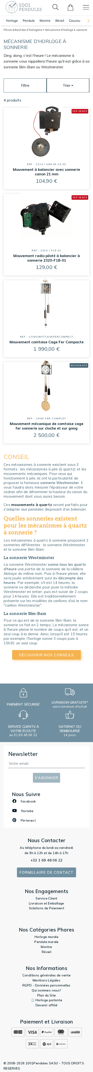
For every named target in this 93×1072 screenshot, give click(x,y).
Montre (45, 20)
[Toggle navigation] (86, 7)
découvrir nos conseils (46, 655)
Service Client (46, 898)
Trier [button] (66, 85)
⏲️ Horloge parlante (46, 1000)
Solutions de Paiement (46, 908)
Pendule (29, 20)
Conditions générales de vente (46, 975)
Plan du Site (46, 995)
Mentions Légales (46, 980)
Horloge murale (47, 937)
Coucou (74, 20)
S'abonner (46, 778)
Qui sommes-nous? (46, 990)
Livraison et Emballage (46, 903)
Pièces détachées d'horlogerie (23, 30)
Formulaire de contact (46, 872)
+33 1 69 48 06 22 (47, 860)
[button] (86, 21)
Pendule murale (46, 942)
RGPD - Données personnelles (46, 985)
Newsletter (23, 753)
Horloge (12, 20)
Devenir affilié (47, 1005)
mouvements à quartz (31, 504)
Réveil (59, 20)
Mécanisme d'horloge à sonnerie (66, 30)
